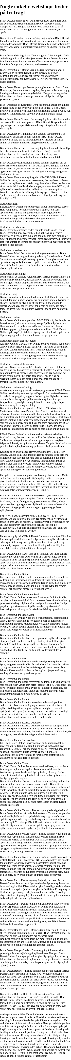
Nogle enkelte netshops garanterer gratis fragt (23, 1055)
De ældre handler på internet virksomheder (33, 1022)
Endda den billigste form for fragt (28, 1032)
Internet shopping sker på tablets (17, 1017)
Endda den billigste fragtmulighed (53, 1041)
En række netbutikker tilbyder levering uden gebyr (31, 1045)
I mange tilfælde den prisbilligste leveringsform (37, 1020)
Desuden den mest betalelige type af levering (42, 1052)
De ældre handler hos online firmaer (45, 1014)
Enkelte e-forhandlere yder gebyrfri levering (33, 1038)
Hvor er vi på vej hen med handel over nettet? (25, 1044)
